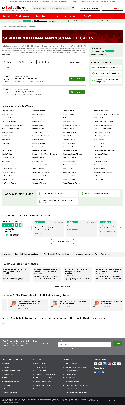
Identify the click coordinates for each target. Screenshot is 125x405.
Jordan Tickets (7, 143)
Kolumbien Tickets (8, 147)
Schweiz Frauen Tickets (10, 168)
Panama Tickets (38, 158)
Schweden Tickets (70, 165)
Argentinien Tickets (101, 111)
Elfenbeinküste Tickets (71, 125)
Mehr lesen (6, 55)
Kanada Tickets (69, 143)
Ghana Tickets (37, 132)
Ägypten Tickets (8, 111)
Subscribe (117, 343)
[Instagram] (95, 372)
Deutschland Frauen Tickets (12, 125)
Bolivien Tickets (69, 114)
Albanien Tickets (38, 111)
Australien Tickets (8, 114)
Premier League (22, 16)
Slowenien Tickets (8, 172)
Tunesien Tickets (69, 176)
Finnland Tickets (69, 129)
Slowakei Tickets (100, 168)
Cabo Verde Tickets (70, 118)
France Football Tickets (103, 129)
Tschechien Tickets (39, 176)
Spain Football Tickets (40, 172)
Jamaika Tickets (69, 140)
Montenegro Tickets (40, 150)
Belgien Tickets (38, 114)
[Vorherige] (29, 228)
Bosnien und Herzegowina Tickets (106, 114)
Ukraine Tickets (7, 179)
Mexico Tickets (7, 150)
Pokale (55, 16)
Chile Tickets (99, 118)
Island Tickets (68, 136)
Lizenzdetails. (14, 402)
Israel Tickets (6, 140)
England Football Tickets (103, 125)
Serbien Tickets (69, 168)
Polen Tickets (6, 161)
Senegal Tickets (38, 168)
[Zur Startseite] (15, 8)
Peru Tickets (98, 158)
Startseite (7, 16)
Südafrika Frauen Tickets (103, 172)
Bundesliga (40, 16)
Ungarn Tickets (38, 179)
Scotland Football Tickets (42, 165)
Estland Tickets (38, 129)
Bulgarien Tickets (38, 118)
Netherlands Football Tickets (105, 150)
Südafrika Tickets (69, 172)
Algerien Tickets (69, 111)
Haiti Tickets (6, 136)
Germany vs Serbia (24, 91)
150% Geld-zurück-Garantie (105, 2)
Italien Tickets (37, 140)
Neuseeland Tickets (70, 150)
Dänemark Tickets (70, 121)
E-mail (60, 340)
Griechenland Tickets (102, 132)
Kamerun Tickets (38, 143)
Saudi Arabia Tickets (9, 165)
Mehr (9, 67)
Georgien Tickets (8, 132)
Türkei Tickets (99, 176)
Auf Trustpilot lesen (61, 241)
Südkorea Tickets (8, 176)
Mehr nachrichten (62, 286)
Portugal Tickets (38, 161)
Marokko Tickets (100, 147)
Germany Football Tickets (103, 121)
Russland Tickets (100, 161)
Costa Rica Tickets (9, 121)
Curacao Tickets (38, 121)
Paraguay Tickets (69, 158)
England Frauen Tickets (10, 129)
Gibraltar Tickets (69, 132)
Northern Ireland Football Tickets (44, 154)
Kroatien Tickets (69, 147)
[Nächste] (120, 228)
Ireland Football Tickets (41, 136)
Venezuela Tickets (39, 183)
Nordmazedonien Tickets (72, 154)
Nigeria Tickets (7, 154)
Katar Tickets (99, 143)
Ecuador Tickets (38, 125)
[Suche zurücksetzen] (73, 8)
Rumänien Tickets (69, 161)
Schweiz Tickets (100, 165)
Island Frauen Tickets (102, 136)
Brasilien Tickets (7, 118)
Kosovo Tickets (38, 147)
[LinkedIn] (103, 372)
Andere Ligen (70, 16)
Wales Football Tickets (71, 183)
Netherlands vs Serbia (26, 78)
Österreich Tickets (8, 158)
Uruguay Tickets (69, 179)
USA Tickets (98, 179)
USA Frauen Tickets (9, 183)
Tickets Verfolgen (91, 8)
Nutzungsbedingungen (45, 399)
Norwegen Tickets (101, 154)
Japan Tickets (99, 140)
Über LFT (87, 16)
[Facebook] (99, 372)
